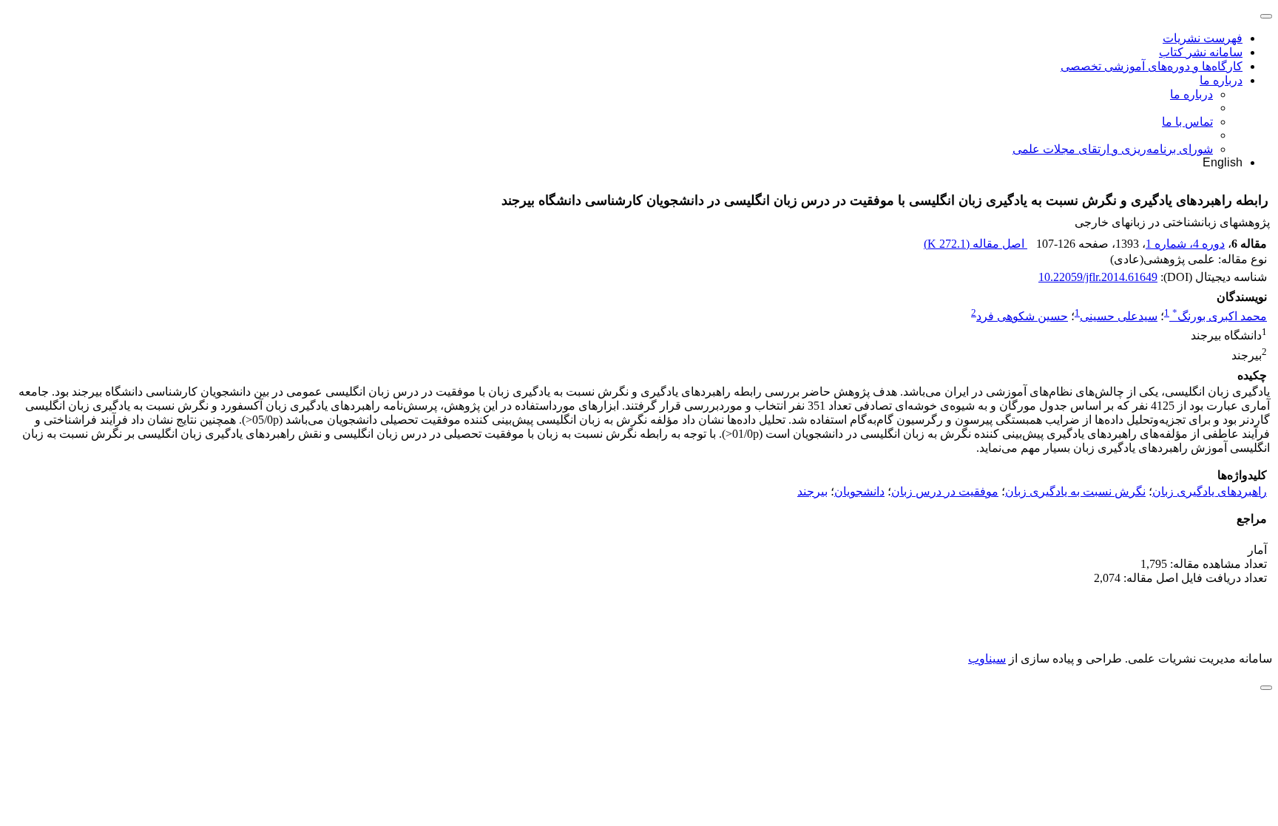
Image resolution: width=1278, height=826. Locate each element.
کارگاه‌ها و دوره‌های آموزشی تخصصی (1151, 66)
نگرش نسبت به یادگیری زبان (1075, 491)
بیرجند (812, 491)
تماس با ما (1187, 121)
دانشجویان (859, 491)
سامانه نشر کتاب (1200, 52)
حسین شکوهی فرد (1022, 316)
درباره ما (1221, 80)
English (1222, 162)
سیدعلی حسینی (1118, 316)
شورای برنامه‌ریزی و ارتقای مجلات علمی (1112, 149)
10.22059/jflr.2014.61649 (1097, 277)
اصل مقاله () (975, 243)
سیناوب (987, 658)
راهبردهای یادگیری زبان (1209, 491)
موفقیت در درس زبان (944, 491)
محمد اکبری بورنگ (1219, 316)
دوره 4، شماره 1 (1185, 243)
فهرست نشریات (1202, 38)
